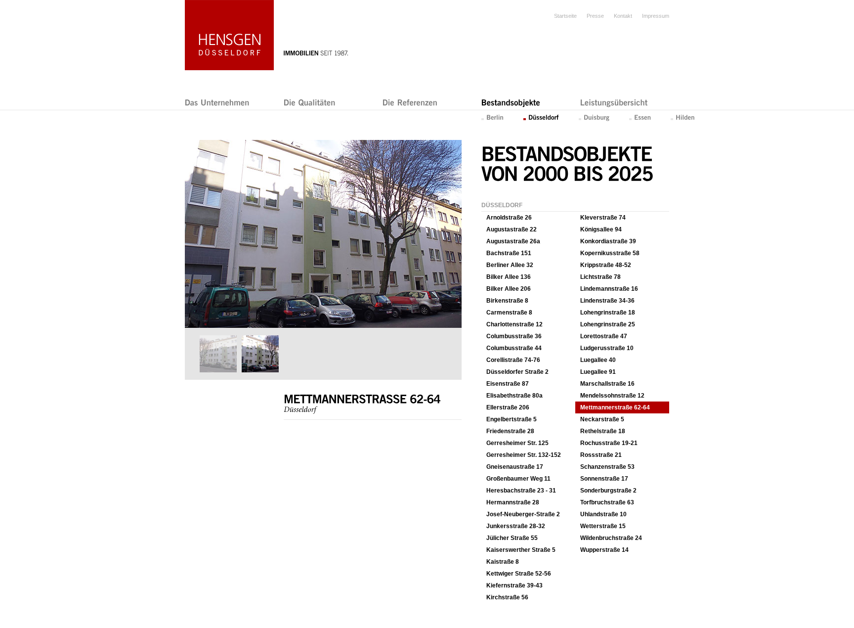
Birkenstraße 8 (507, 300)
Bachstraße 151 (508, 253)
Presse (595, 16)
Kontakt (623, 16)
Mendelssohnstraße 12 (612, 395)
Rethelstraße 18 (602, 431)
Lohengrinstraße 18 (607, 312)
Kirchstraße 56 (507, 597)
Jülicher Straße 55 (512, 538)
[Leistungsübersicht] (614, 102)
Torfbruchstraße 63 (607, 502)
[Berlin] (492, 117)
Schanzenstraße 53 (607, 466)
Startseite (565, 16)
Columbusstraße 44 (514, 348)
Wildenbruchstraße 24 (611, 538)
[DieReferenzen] (410, 102)
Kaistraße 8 (502, 561)
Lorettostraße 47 (603, 336)
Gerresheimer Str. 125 (517, 443)
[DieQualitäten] (310, 102)
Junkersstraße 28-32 (515, 526)
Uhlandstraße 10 (603, 514)
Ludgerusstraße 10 (607, 348)
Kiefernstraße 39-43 (514, 585)
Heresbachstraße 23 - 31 (521, 490)
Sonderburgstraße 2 (608, 490)
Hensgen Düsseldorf (229, 35)
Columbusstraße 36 (514, 336)
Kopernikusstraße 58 (610, 253)
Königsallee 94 (601, 229)
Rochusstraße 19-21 (609, 443)
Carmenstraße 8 (509, 312)
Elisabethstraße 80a (514, 395)
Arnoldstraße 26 (509, 217)
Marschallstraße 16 (607, 383)
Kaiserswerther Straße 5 (520, 549)
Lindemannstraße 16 (609, 288)
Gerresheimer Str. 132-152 (523, 454)
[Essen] (640, 117)
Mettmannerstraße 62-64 (615, 407)
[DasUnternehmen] (217, 102)
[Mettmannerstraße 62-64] (322, 325)
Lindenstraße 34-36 (607, 300)
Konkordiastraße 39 (608, 241)
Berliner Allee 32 (509, 265)
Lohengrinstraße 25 (607, 324)
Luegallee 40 (598, 360)
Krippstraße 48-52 (605, 265)
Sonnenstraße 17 (604, 478)
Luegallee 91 (598, 371)
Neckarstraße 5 (602, 419)
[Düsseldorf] (541, 117)
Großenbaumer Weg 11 (518, 478)
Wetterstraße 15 (603, 526)
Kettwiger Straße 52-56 (518, 573)
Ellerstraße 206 (507, 407)
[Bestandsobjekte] (511, 102)
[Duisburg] (594, 117)
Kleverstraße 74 (603, 217)
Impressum (655, 16)
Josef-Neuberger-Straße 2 (523, 514)
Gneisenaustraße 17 (514, 466)
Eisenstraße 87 (507, 383)
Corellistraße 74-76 (513, 360)
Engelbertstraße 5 (511, 419)
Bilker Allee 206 (508, 288)
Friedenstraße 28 (510, 431)
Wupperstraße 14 (604, 549)
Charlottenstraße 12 (514, 324)
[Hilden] (683, 117)
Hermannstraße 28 (512, 502)
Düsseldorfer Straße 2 (517, 371)
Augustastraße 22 (511, 229)
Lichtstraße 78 (600, 276)
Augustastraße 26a (513, 241)
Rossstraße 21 (601, 454)
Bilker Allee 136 (508, 276)
